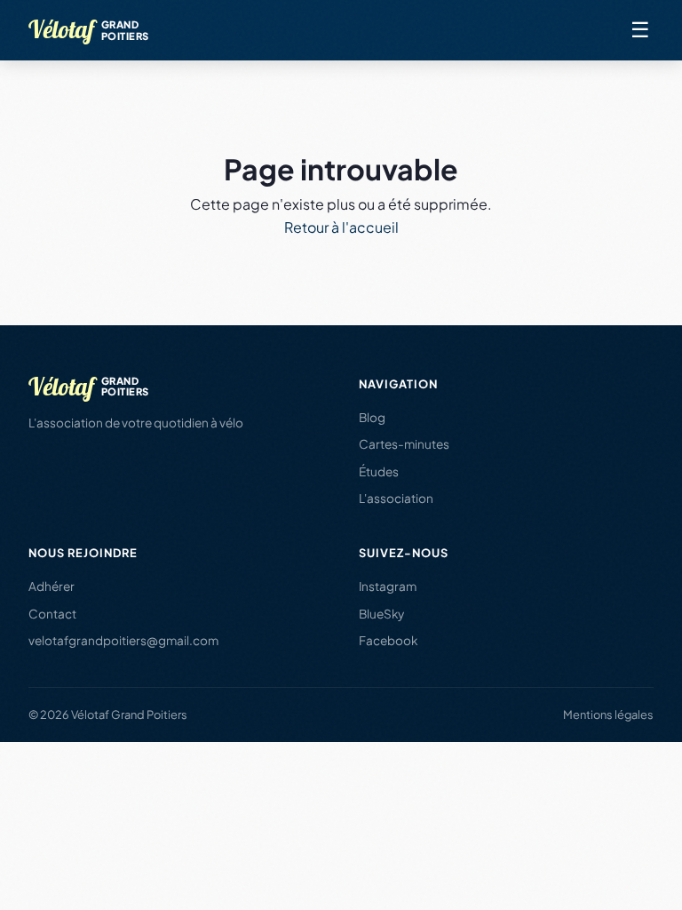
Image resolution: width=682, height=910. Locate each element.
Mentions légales (608, 714)
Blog (372, 417)
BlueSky (381, 613)
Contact (52, 613)
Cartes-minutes (404, 443)
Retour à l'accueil (341, 227)
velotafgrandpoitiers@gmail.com (123, 640)
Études (379, 471)
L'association (396, 498)
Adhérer (51, 586)
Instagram (387, 586)
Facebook (388, 640)
